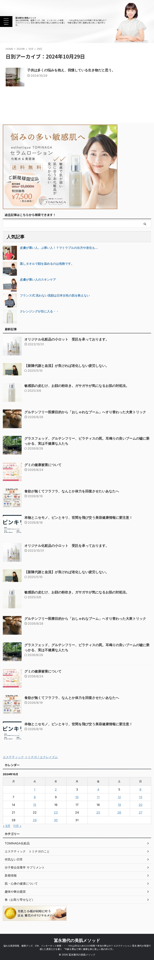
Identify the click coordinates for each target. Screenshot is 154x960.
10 (77, 797)
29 (35, 820)
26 (119, 812)
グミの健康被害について (43, 465)
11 (98, 797)
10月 (30, 48)
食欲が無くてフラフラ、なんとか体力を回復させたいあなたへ (71, 491)
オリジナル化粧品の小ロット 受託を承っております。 (66, 339)
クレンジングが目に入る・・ (39, 311)
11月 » (17, 826)
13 (140, 797)
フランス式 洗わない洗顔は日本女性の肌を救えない (55, 295)
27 (140, 812)
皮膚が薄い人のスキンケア (38, 279)
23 (56, 812)
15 (34, 805)
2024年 (21, 48)
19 (119, 805)
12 (119, 797)
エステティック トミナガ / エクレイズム (30, 757)
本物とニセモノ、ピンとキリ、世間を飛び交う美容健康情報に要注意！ (78, 517)
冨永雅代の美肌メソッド (25, 18)
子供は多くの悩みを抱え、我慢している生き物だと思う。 (71, 70)
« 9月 (6, 826)
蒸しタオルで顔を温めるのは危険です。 (47, 263)
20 (140, 805)
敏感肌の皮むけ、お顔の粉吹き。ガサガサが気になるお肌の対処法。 (76, 386)
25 (98, 812)
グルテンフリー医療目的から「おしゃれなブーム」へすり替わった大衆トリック (85, 412)
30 (56, 820)
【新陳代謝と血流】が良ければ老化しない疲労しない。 (66, 366)
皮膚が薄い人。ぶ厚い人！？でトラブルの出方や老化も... (59, 248)
